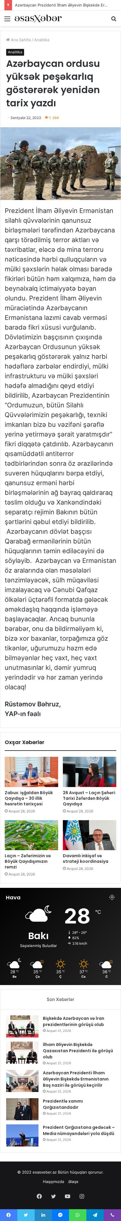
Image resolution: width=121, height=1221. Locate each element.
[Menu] (7, 20)
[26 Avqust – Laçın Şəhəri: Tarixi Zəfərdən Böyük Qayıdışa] (89, 772)
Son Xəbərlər (60, 999)
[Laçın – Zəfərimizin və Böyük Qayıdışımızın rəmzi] (31, 835)
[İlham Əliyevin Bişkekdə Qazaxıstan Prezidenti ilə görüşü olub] (22, 1053)
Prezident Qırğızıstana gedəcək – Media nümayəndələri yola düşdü (79, 1130)
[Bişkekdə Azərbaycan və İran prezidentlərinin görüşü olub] (22, 1026)
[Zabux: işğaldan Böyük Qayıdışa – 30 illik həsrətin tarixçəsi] (31, 772)
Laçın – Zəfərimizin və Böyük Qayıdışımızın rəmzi (28, 861)
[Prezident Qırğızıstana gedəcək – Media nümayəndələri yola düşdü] (22, 1135)
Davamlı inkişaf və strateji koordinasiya (85, 858)
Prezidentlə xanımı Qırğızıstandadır (63, 1104)
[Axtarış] (114, 20)
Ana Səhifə (20, 39)
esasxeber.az (45, 1172)
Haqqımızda (53, 1181)
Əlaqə (73, 1181)
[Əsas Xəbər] (38, 18)
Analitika (41, 39)
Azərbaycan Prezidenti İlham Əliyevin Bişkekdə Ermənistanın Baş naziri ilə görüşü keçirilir (76, 1079)
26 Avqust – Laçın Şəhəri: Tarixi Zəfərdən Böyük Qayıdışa (89, 798)
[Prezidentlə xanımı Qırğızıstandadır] (22, 1109)
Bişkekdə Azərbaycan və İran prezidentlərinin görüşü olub (73, 1021)
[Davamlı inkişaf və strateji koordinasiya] (89, 835)
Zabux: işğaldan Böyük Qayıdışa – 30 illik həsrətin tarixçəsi (29, 798)
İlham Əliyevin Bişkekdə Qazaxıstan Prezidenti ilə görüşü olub (78, 1051)
